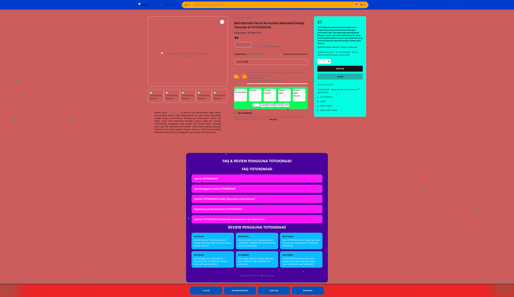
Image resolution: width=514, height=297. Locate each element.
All (186, 5)
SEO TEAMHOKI (245, 113)
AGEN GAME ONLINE (243, 17)
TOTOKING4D (174, 112)
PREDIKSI (308, 290)
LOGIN (340, 76)
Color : (242, 61)
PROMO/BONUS (240, 290)
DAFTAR (340, 68)
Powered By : (240, 54)
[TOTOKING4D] (144, 4)
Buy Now (273, 119)
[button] (222, 22)
